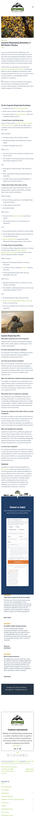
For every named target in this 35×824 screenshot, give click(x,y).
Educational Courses (7, 815)
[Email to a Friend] (17, 755)
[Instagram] (17, 749)
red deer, (24, 267)
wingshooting (5, 469)
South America (16, 763)
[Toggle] (33, 793)
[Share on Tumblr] (26, 755)
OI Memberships (6, 786)
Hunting (3, 806)
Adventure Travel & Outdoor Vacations (13, 799)
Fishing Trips (5, 802)
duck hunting (18, 216)
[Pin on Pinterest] (20, 755)
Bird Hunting (4, 40)
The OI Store (5, 812)
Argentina (28, 761)
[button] (33, 7)
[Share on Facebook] (11, 755)
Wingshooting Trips (7, 809)
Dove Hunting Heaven (21, 108)
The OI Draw (5, 790)
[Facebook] (15, 749)
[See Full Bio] (22, 745)
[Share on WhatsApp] (8, 755)
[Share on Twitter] (14, 755)
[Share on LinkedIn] (23, 755)
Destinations (5, 793)
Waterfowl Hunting (25, 763)
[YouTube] (20, 749)
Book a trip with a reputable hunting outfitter (16, 300)
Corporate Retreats (7, 796)
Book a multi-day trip (9, 239)
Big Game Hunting (20, 114)
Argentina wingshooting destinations (12, 69)
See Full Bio (16, 745)
